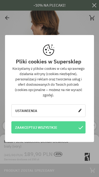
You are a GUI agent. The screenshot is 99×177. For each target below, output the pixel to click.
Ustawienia (26, 110)
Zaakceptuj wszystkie (36, 127)
